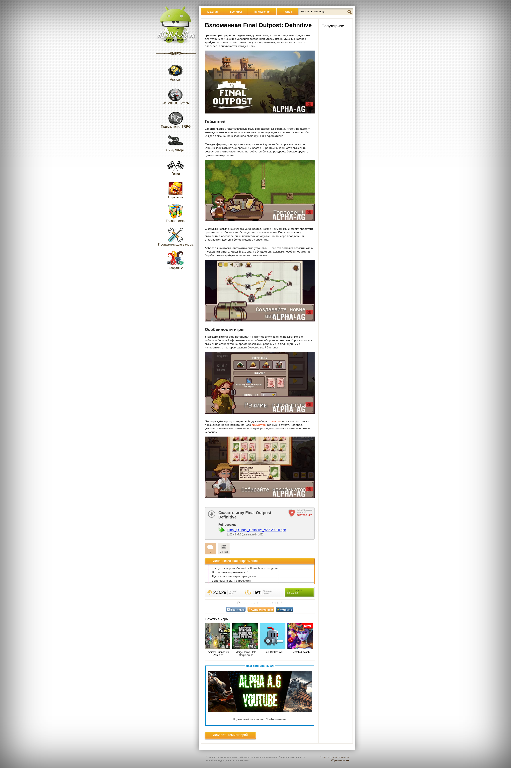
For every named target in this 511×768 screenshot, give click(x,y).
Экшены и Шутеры (176, 103)
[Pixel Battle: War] (273, 636)
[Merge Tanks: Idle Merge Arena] (245, 636)
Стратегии (175, 197)
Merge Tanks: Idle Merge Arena (246, 654)
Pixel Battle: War (273, 652)
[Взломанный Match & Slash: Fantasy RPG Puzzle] (301, 636)
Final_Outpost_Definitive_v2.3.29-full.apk (256, 530)
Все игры (236, 11)
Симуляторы (175, 150)
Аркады (175, 79)
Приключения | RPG (176, 126)
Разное (287, 11)
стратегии (274, 421)
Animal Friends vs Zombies (218, 654)
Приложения (262, 11)
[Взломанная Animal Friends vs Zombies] (218, 636)
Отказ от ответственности (334, 757)
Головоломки (175, 221)
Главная (212, 11)
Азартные (175, 268)
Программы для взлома (175, 244)
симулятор (259, 424)
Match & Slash (301, 652)
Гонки (175, 173)
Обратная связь (340, 760)
